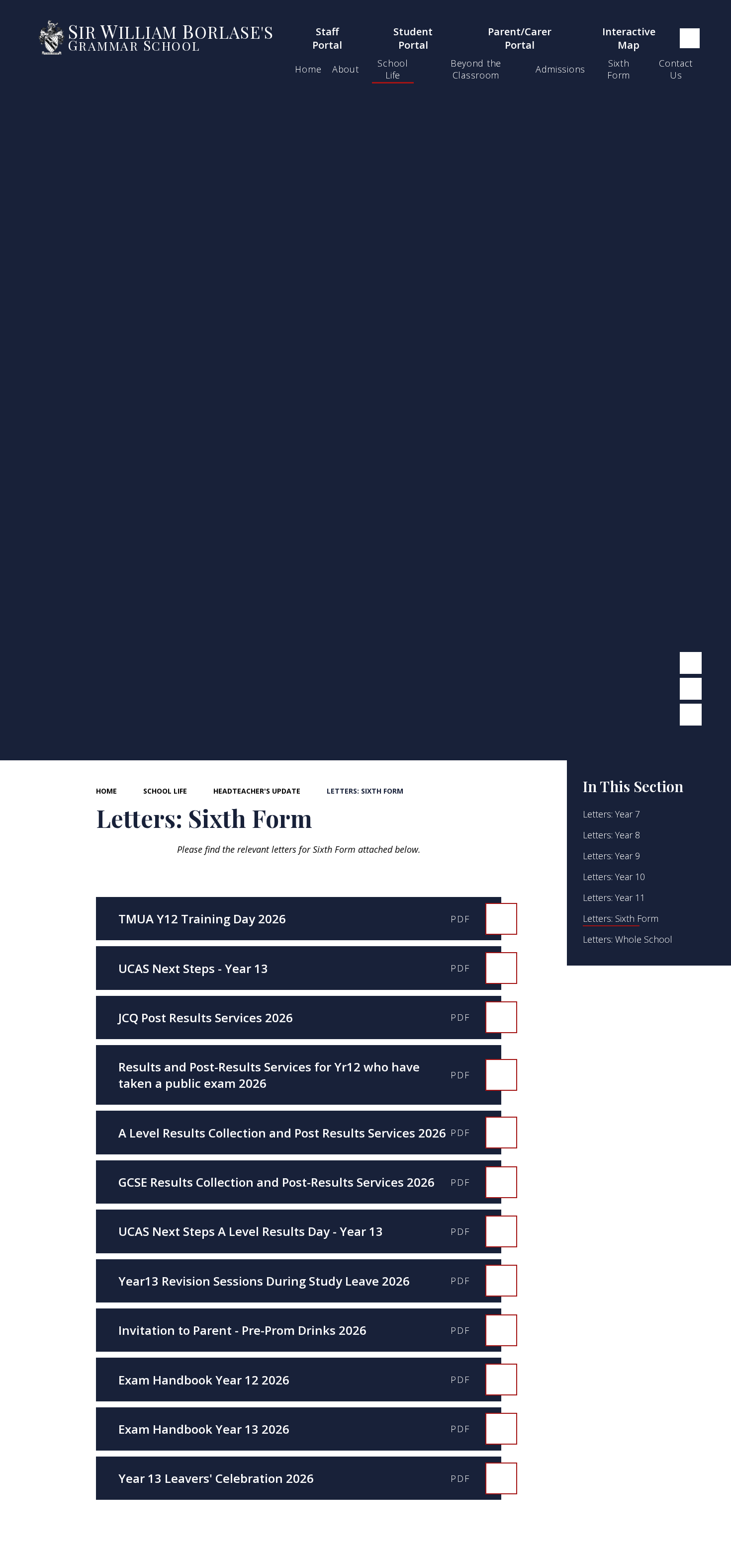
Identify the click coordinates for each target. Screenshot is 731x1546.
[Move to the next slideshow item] (691, 689)
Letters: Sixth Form (365, 791)
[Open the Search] (690, 38)
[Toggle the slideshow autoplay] (691, 715)
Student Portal (413, 38)
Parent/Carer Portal (519, 38)
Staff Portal (327, 38)
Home (106, 791)
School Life (165, 791)
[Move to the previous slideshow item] (691, 663)
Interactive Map (628, 38)
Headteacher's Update (256, 791)
